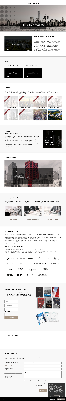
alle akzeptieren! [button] (60, 399)
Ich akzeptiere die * (36, 380)
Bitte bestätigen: (8, 311)
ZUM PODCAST (8, 146)
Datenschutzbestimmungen (39, 380)
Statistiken (57, 396)
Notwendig (52, 396)
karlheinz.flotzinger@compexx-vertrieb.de (13, 373)
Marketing (62, 396)
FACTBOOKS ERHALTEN (11, 317)
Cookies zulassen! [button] (52, 399)
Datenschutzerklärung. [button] (57, 395)
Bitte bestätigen (42, 383)
